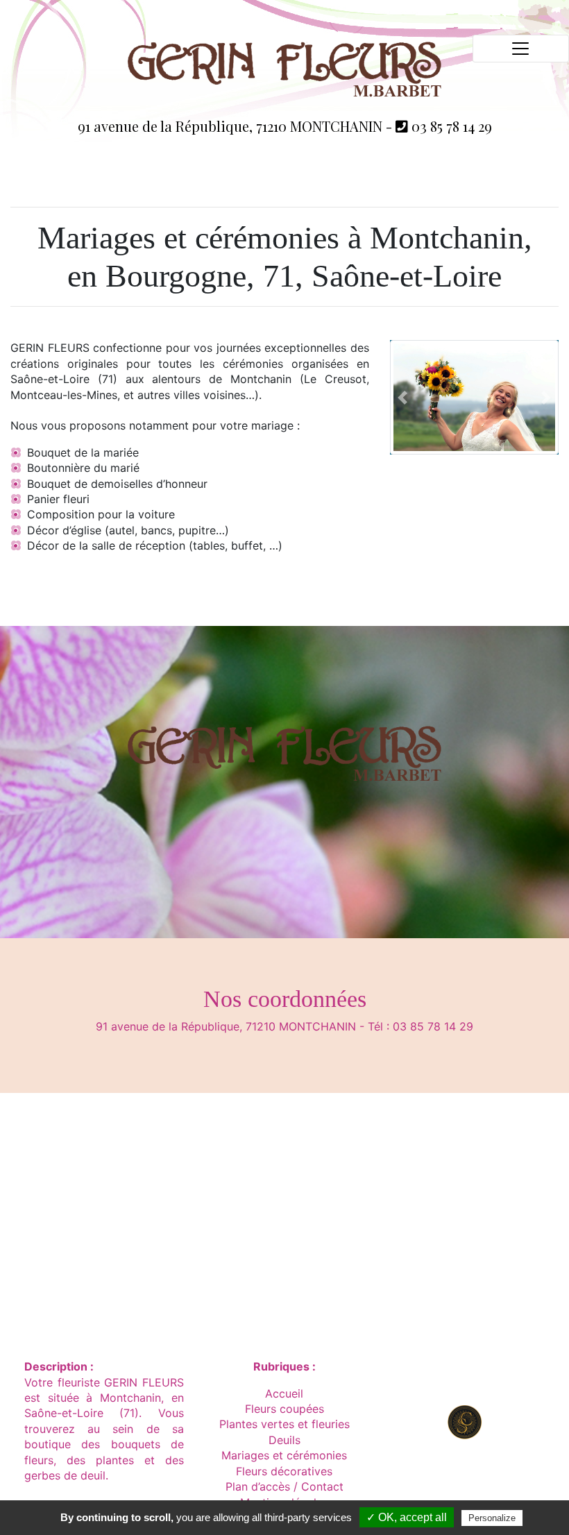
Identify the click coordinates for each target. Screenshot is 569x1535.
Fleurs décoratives (284, 1471)
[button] (402, 397)
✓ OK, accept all (406, 1517)
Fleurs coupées (284, 1409)
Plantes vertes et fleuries (284, 1424)
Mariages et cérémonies (284, 1455)
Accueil (284, 1393)
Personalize (492, 1518)
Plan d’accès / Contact (284, 1486)
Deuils (284, 1440)
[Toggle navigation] (521, 48)
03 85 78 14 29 (450, 126)
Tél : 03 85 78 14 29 (420, 1026)
